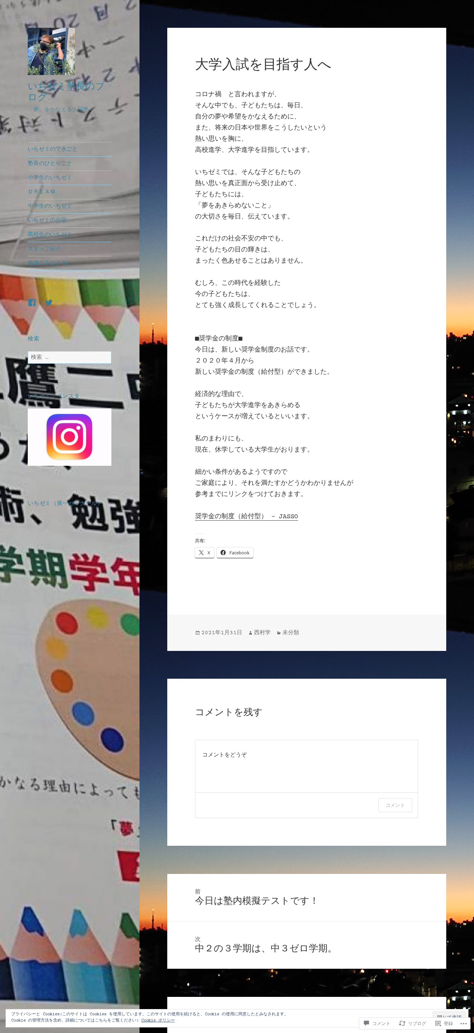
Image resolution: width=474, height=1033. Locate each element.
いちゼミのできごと (53, 149)
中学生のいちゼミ (50, 206)
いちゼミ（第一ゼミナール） (65, 503)
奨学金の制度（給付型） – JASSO (246, 516)
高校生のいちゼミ (50, 235)
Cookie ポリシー (158, 1020)
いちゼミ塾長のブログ (66, 91)
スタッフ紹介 (44, 249)
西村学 (262, 633)
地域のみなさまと (50, 263)
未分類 (290, 633)
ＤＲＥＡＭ (42, 192)
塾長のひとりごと (50, 163)
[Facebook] (36, 306)
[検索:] (69, 357)
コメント (395, 805)
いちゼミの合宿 (47, 220)
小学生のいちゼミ (50, 178)
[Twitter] (53, 306)
